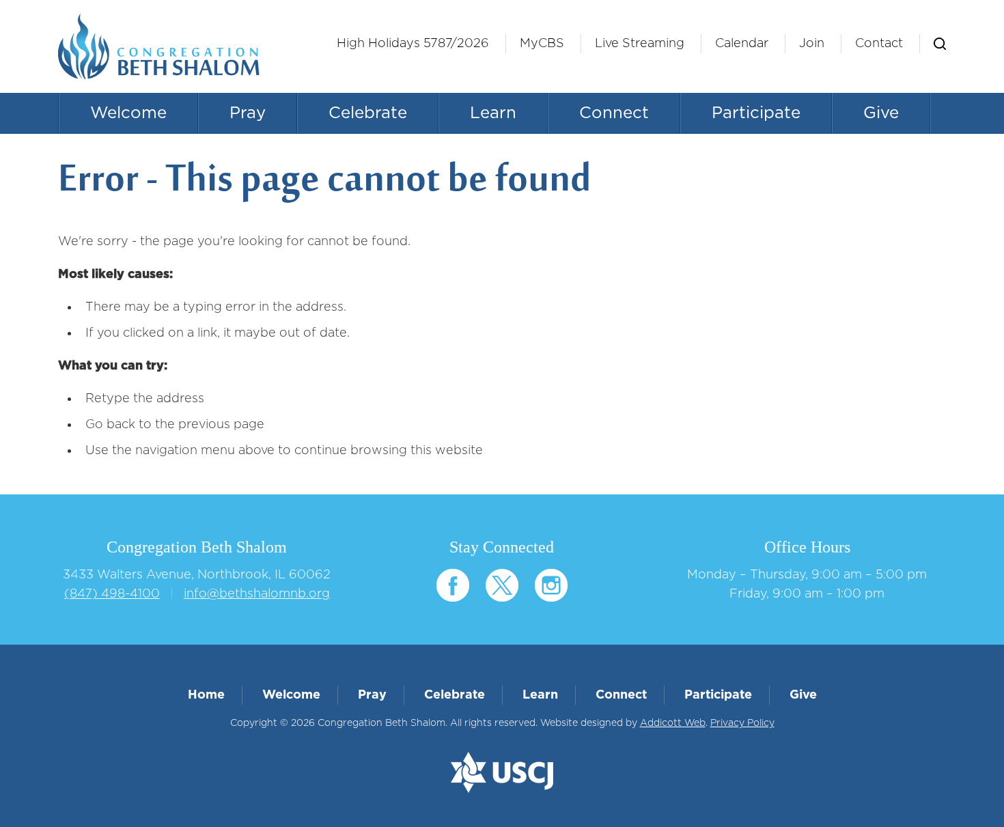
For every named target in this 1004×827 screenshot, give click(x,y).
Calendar (741, 44)
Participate (756, 113)
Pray (247, 113)
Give (881, 113)
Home (206, 695)
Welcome (128, 113)
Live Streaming (639, 44)
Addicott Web (673, 723)
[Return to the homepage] (159, 46)
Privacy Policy (742, 723)
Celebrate (368, 113)
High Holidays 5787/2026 (413, 44)
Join (811, 44)
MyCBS (542, 44)
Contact (879, 44)
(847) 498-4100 (112, 594)
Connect (614, 113)
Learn (493, 113)
